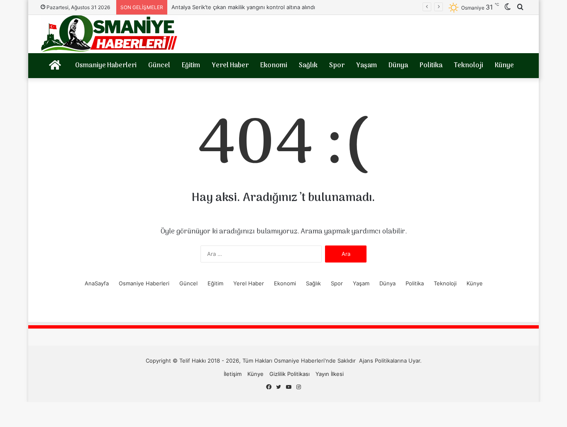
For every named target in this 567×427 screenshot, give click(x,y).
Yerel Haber (230, 65)
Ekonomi (273, 65)
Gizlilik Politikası (289, 374)
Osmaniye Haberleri (106, 65)
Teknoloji (468, 65)
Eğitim (191, 65)
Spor (337, 65)
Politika (431, 65)
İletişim (233, 374)
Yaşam (366, 65)
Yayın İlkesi (329, 374)
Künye (504, 65)
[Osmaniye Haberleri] (109, 34)
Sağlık (308, 65)
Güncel (159, 65)
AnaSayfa (97, 283)
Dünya (398, 65)
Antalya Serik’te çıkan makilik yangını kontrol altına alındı (243, 7)
